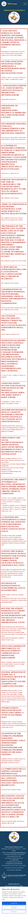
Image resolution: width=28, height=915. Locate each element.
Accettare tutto (14, 903)
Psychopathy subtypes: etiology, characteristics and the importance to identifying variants (14, 128)
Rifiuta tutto (14, 911)
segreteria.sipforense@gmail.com (18, 852)
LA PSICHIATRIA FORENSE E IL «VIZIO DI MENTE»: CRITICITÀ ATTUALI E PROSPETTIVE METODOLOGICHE (14, 90)
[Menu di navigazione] (25, 3)
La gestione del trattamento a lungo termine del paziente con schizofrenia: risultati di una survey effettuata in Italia (13, 524)
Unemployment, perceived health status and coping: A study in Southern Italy (12, 712)
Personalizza (14, 907)
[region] (14, 901)
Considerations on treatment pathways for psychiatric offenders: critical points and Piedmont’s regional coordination (13, 296)
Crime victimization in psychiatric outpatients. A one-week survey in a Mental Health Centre (14, 209)
